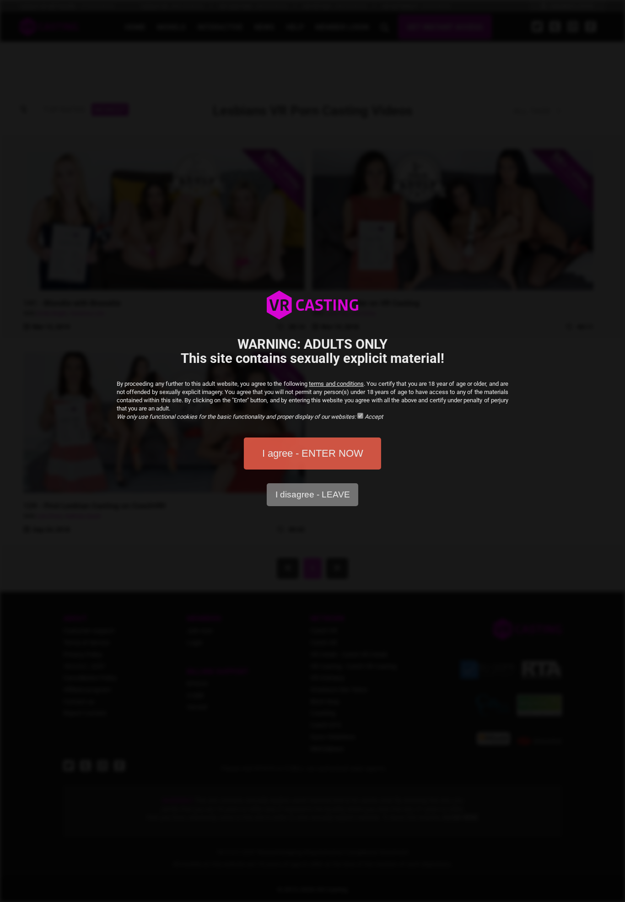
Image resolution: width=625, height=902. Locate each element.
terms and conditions (336, 383)
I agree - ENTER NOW (312, 453)
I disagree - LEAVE (312, 494)
